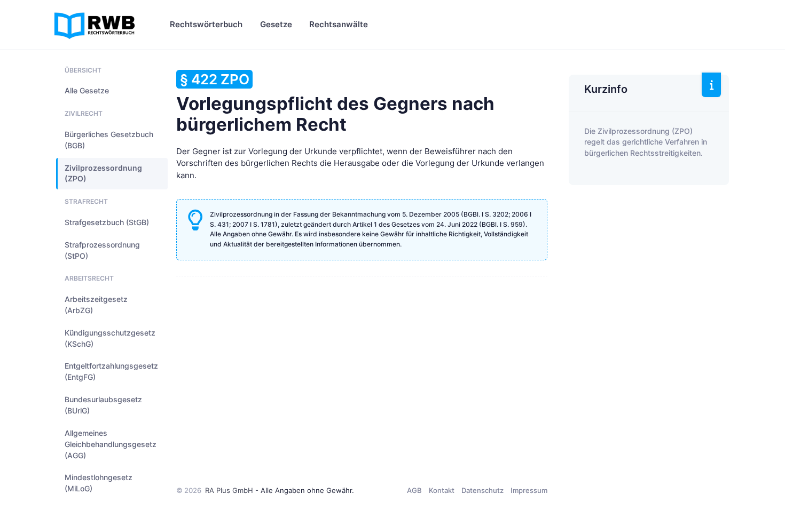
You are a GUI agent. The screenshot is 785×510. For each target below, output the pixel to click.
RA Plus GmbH (229, 490)
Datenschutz (482, 490)
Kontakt (441, 490)
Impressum (529, 490)
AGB (414, 490)
